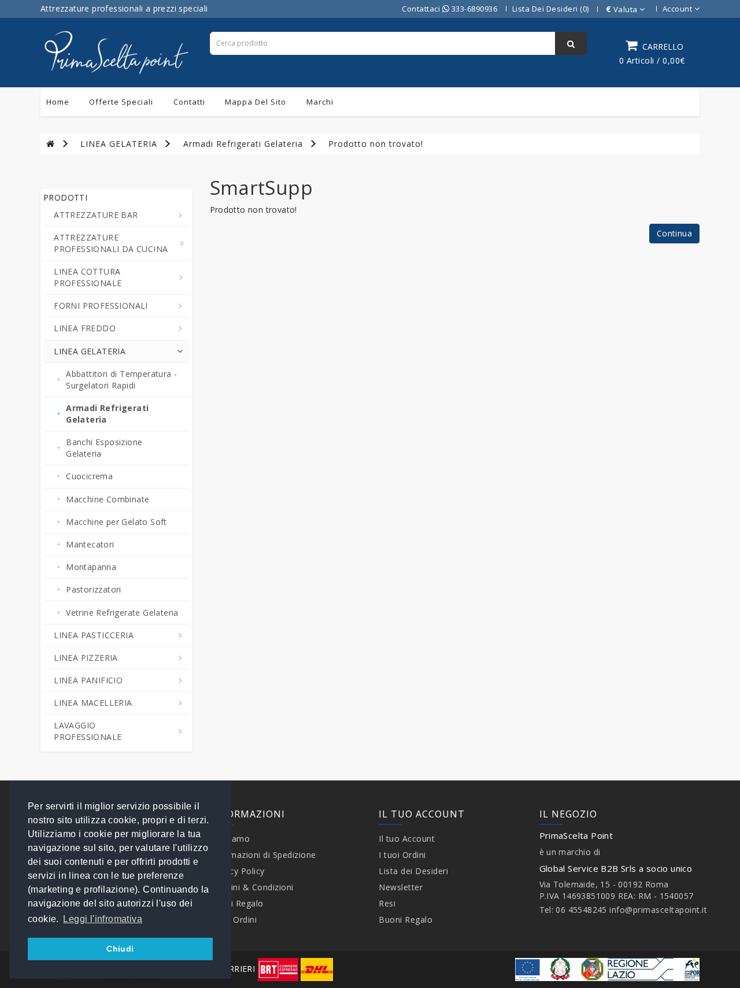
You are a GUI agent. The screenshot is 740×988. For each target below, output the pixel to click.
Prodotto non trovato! (375, 143)
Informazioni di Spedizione (263, 854)
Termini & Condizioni (252, 887)
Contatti (189, 102)
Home (57, 102)
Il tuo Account (407, 838)
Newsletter (401, 887)
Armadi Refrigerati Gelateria (243, 143)
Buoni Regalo (237, 903)
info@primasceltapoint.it (658, 909)
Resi (387, 903)
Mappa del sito (255, 102)
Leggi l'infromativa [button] (102, 919)
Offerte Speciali (121, 102)
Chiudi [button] (120, 948)
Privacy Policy (237, 870)
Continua (674, 233)
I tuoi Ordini (233, 919)
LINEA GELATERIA (118, 143)
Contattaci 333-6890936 (449, 8)
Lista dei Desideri (413, 870)
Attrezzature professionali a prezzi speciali (124, 8)
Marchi (320, 102)
